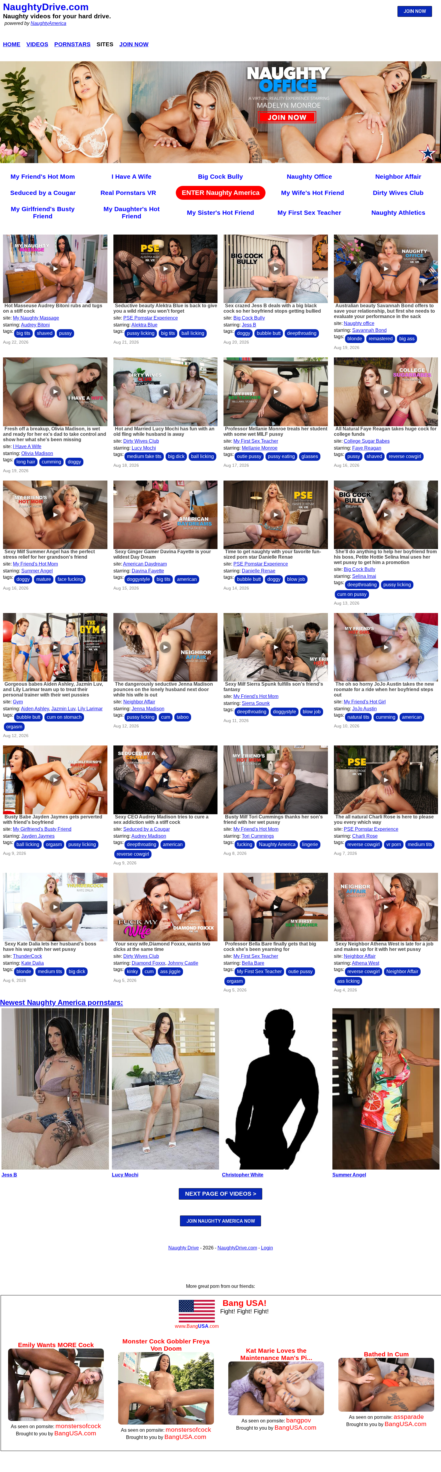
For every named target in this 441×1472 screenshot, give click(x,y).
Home (11, 44)
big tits (23, 333)
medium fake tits (144, 456)
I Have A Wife (132, 176)
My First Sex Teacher (309, 212)
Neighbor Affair (398, 176)
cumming (51, 461)
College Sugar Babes (367, 441)
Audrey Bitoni (35, 324)
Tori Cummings (258, 836)
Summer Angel (37, 570)
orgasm (14, 726)
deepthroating (301, 333)
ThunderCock (27, 956)
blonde (354, 338)
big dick (176, 456)
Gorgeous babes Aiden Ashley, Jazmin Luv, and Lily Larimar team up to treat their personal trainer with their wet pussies (53, 689)
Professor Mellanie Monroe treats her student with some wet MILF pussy (275, 431)
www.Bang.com (197, 1326)
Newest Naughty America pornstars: (61, 1002)
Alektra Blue (144, 324)
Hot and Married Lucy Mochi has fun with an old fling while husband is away (163, 431)
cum (165, 717)
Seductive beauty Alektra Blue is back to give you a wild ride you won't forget (165, 308)
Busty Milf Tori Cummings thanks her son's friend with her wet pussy (273, 819)
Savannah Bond (369, 330)
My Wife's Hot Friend (312, 192)
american (187, 579)
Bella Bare (253, 963)
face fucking (70, 579)
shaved (44, 333)
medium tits (420, 844)
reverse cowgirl (405, 456)
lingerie (310, 844)
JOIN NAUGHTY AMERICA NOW (220, 1221)
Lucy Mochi (144, 448)
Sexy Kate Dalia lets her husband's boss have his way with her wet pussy (49, 946)
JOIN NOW (415, 11)
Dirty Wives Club (398, 192)
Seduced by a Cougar (43, 192)
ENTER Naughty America (221, 192)
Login (267, 1247)
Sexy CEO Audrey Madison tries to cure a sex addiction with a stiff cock (160, 819)
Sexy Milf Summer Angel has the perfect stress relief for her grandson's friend (49, 554)
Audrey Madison (148, 836)
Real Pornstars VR (128, 192)
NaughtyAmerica (48, 23)
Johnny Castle (183, 963)
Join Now (133, 44)
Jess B (249, 324)
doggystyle (138, 579)
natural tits (358, 717)
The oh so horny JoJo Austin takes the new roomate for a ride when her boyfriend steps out (384, 689)
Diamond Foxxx (148, 963)
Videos (37, 44)
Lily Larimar (90, 708)
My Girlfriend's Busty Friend (43, 212)
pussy (65, 333)
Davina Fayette (148, 570)
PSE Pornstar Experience (150, 317)
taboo (183, 717)
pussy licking (140, 333)
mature (43, 579)
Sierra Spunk (256, 703)
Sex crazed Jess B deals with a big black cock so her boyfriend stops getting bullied (272, 308)
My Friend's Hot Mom (42, 176)
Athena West (365, 963)
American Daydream (145, 563)
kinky (132, 971)
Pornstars (72, 44)
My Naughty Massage (36, 317)
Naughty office (359, 323)
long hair (25, 461)
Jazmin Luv (63, 708)
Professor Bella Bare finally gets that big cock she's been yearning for (270, 946)
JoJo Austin (364, 708)
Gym (18, 701)
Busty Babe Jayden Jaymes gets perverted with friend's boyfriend (52, 819)
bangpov (298, 1420)
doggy (243, 333)
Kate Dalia (32, 963)
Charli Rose (365, 836)
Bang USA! (244, 1303)
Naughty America (277, 844)
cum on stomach (64, 717)
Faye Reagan (366, 448)
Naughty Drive (183, 1247)
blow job (296, 579)
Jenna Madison (148, 708)
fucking (244, 844)
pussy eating (281, 456)
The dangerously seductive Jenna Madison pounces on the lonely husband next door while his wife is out (163, 689)
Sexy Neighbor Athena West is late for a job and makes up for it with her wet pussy (384, 946)
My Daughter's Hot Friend (132, 212)
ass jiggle (170, 971)
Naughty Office (309, 176)
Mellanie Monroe (260, 448)
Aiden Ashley (35, 708)
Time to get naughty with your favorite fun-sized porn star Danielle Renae (272, 554)
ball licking (193, 333)
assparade (409, 1416)
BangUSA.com (75, 1433)
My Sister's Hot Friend (220, 212)
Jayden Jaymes (38, 836)
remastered (381, 338)
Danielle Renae (258, 570)
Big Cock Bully (220, 176)
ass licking (348, 981)
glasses (310, 456)
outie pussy (249, 456)
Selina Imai (364, 576)
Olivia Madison (37, 453)
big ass (407, 338)
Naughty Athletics (398, 212)
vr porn (393, 844)
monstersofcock (78, 1425)
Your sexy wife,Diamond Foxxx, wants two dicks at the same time (161, 946)
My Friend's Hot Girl (365, 701)
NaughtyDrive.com (45, 7)
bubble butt (268, 333)
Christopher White (242, 1174)
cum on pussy (352, 594)
